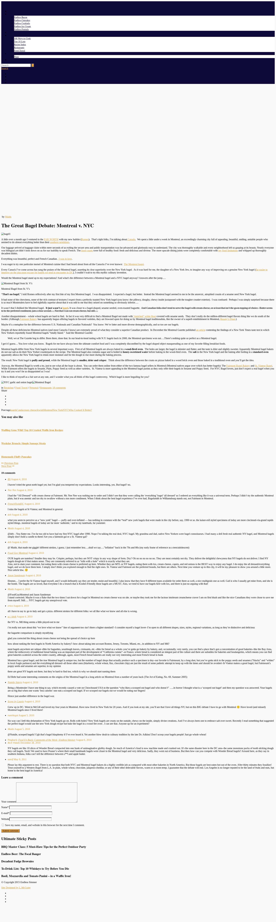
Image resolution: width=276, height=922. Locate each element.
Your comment (8, 801)
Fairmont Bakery (28, 319)
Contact (11, 59)
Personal (34, 387)
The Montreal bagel (134, 264)
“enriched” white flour (144, 316)
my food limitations (228, 250)
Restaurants (19, 47)
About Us (12, 53)
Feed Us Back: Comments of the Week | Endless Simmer (46, 740)
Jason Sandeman (16, 575)
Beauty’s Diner (227, 319)
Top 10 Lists (19, 41)
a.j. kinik (12, 616)
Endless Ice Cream (22, 26)
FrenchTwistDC (16, 503)
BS (9, 479)
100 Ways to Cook (22, 38)
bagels (13, 410)
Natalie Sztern (15, 682)
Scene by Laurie (16, 701)
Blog (10, 32)
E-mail (5, 813)
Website (5, 819)
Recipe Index (20, 44)
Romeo (85, 239)
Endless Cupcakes (22, 20)
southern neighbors (59, 242)
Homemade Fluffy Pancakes (16, 456)
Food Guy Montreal (18, 553)
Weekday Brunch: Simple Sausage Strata (23, 443)
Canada (131, 239)
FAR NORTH (51, 239)
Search (4, 68)
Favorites (12, 35)
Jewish (40, 410)
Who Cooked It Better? (80, 410)
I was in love (65, 258)
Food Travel (19, 50)
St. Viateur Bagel (263, 365)
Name (5, 807)
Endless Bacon (20, 17)
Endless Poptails (21, 29)
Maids (8, 216)
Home (10, 11)
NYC (66, 410)
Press (16, 56)
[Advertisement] (138, 108)
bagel (65, 308)
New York (58, 410)
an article (200, 330)
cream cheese (30, 410)
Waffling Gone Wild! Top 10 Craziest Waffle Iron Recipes (32, 430)
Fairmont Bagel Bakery (238, 365)
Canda (20, 410)
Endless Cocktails (22, 23)
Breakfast (8, 387)
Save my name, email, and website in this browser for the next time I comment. (44, 825)
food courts (87, 250)
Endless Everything (16, 14)
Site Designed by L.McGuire (16, 887)
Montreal (48, 410)
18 (59, 387)
